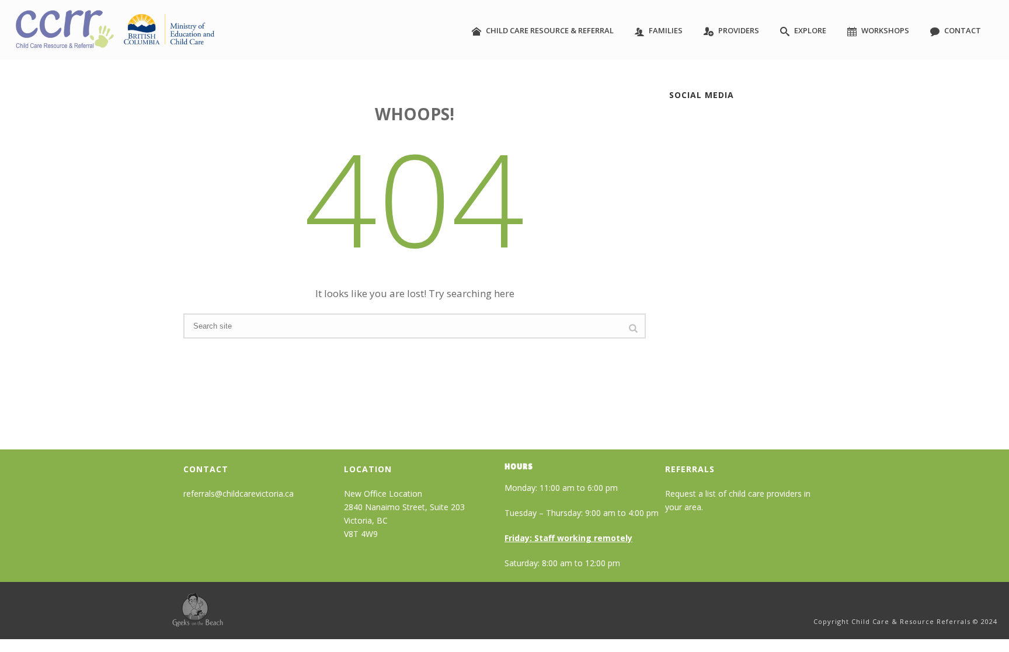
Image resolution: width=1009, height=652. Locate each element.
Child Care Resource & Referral (550, 30)
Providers (738, 30)
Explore (810, 30)
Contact (962, 30)
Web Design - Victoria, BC (198, 609)
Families (666, 30)
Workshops (885, 30)
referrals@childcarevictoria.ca (238, 493)
